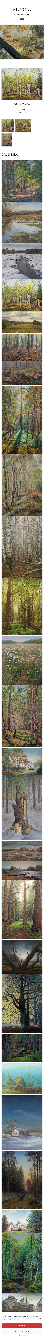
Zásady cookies (22, 1335)
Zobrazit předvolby (22, 1331)
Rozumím (22, 1325)
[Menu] (22, 19)
